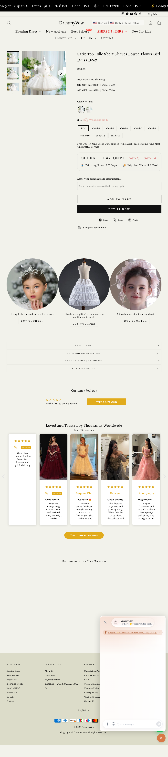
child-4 (124, 128)
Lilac (89, 109)
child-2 (96, 128)
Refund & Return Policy (84, 360)
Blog (47, 688)
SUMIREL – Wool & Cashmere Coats (62, 683)
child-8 (152, 128)
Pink (81, 109)
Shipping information (84, 353)
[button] (118, 22)
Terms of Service (92, 683)
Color (85, 101)
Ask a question (84, 368)
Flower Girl (12, 692)
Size (93, 120)
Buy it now (119, 209)
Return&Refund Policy (95, 675)
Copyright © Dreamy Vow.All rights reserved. (84, 732)
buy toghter (32, 320)
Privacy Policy (91, 692)
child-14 (115, 135)
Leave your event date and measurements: (99, 178)
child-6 (138, 128)
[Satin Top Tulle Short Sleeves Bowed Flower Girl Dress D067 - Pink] (22, 634)
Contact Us (50, 675)
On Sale (10, 696)
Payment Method (53, 679)
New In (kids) (13, 688)
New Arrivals (13, 675)
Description (83, 345)
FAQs (86, 679)
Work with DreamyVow (95, 696)
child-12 (100, 135)
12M (83, 128)
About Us (49, 670)
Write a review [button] (106, 401)
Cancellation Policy (93, 670)
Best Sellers (12, 679)
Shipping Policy (91, 688)
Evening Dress (13, 670)
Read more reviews (84, 535)
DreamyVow (71, 22)
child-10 (85, 135)
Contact (10, 701)
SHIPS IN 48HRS (15, 683)
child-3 (110, 128)
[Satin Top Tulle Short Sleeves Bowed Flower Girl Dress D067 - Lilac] (27, 634)
